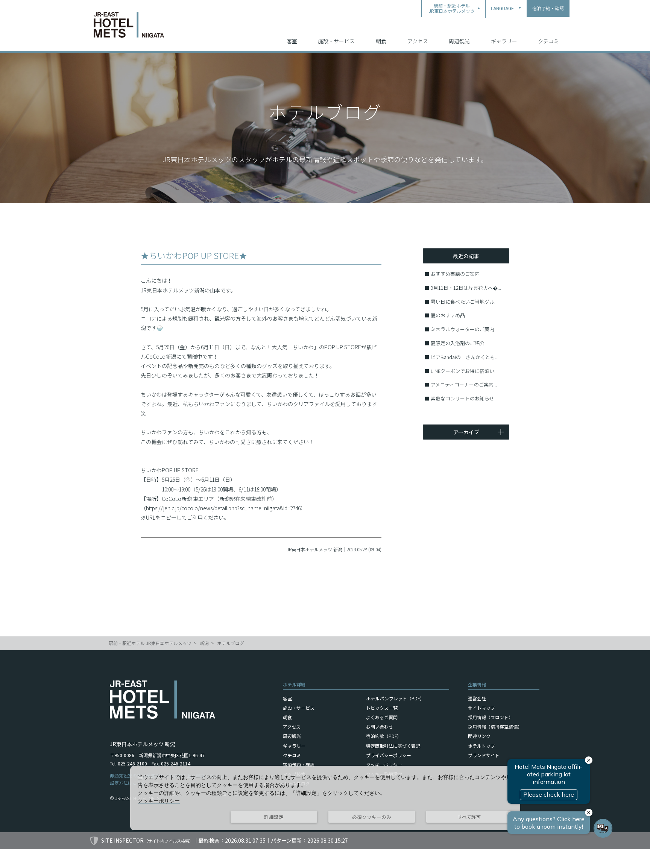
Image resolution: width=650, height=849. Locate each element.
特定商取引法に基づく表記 (393, 745)
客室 (292, 41)
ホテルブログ (230, 643)
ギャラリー (504, 41)
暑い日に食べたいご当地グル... (464, 301)
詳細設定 (274, 816)
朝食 (381, 41)
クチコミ (548, 41)
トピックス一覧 (382, 707)
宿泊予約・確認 (298, 764)
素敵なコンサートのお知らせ (462, 398)
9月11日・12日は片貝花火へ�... (466, 287)
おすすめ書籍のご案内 (455, 273)
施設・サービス (336, 41)
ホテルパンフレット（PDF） (395, 698)
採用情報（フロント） (490, 717)
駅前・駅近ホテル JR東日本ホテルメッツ (150, 643)
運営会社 (477, 698)
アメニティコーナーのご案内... (464, 384)
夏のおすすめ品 (448, 315)
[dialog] (325, 798)
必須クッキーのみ (371, 816)
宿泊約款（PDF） (383, 736)
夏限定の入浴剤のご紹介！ (460, 343)
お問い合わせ (379, 726)
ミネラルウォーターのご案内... (464, 329)
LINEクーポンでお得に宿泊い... (464, 370)
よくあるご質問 (382, 717)
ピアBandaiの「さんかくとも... (464, 357)
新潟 (204, 643)
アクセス (417, 41)
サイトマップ (481, 707)
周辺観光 (459, 41)
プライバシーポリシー (388, 755)
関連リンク (479, 736)
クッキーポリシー (384, 764)
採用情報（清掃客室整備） (495, 726)
